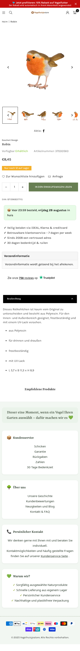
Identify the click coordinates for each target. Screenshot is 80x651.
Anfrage (57, 176)
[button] (74, 12)
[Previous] (8, 67)
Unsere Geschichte (40, 496)
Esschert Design (10, 140)
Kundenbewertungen (40, 501)
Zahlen (40, 462)
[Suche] (10, 12)
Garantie (40, 451)
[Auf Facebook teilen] (43, 131)
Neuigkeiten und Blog (40, 506)
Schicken (40, 446)
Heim (5, 21)
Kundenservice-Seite (54, 556)
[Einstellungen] (67, 12)
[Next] (71, 67)
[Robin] (26, 115)
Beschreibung (14, 299)
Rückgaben (40, 457)
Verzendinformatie (17, 256)
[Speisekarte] (3, 12)
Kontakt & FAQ (40, 511)
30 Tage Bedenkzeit (40, 467)
